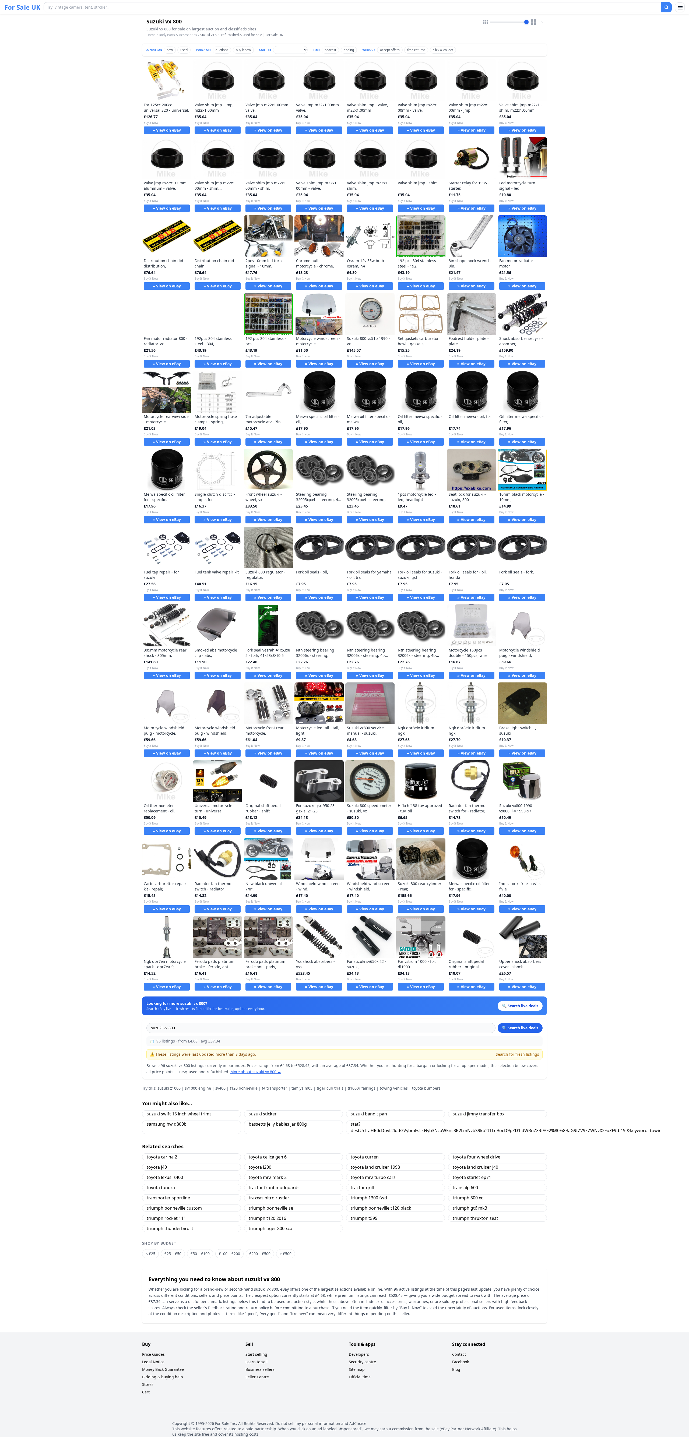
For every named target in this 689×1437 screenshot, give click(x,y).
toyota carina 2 (162, 1157)
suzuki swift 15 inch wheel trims (179, 1114)
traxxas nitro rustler (269, 1198)
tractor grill (362, 1188)
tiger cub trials (330, 1088)
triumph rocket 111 (166, 1218)
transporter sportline (168, 1198)
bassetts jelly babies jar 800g (278, 1124)
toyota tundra (161, 1188)
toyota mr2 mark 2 (268, 1177)
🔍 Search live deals (520, 1027)
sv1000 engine (198, 1088)
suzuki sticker (263, 1114)
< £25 (150, 1253)
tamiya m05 (301, 1088)
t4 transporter (274, 1088)
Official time (360, 1376)
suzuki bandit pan (369, 1114)
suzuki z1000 (169, 1088)
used (184, 50)
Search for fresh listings (517, 1054)
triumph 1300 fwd (369, 1198)
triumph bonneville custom (174, 1208)
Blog (456, 1369)
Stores (147, 1384)
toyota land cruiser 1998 (375, 1167)
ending (349, 50)
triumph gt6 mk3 (470, 1208)
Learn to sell (256, 1361)
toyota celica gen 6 (268, 1157)
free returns (416, 50)
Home (151, 35)
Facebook (460, 1361)
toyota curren (365, 1157)
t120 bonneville (244, 1088)
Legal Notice (153, 1361)
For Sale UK (22, 7)
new (170, 50)
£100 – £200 (229, 1253)
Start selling (256, 1354)
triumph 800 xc (468, 1198)
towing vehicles (394, 1088)
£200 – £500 (259, 1253)
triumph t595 (364, 1218)
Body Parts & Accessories (178, 35)
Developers (359, 1354)
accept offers (390, 50)
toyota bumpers (426, 1088)
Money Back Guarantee (163, 1369)
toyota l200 (260, 1167)
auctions (222, 50)
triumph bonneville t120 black (381, 1208)
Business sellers (260, 1369)
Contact (459, 1354)
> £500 (285, 1253)
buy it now (243, 50)
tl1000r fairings (361, 1088)
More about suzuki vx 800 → (255, 1071)
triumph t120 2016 (267, 1218)
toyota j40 (157, 1167)
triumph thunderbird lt (170, 1228)
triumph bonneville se (271, 1208)
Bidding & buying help (162, 1376)
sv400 (220, 1088)
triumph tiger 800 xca (270, 1228)
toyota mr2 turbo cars (373, 1177)
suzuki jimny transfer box (478, 1114)
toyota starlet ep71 (472, 1177)
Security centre (362, 1361)
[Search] (666, 7)
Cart (146, 1391)
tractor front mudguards (274, 1188)
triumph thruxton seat (475, 1218)
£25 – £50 (172, 1253)
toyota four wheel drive (476, 1157)
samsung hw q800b (167, 1124)
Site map (357, 1369)
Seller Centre (257, 1376)
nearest (330, 50)
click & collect (443, 50)
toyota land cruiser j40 (475, 1167)
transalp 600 (465, 1188)
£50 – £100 (200, 1253)
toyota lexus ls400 (165, 1177)
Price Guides (153, 1354)
